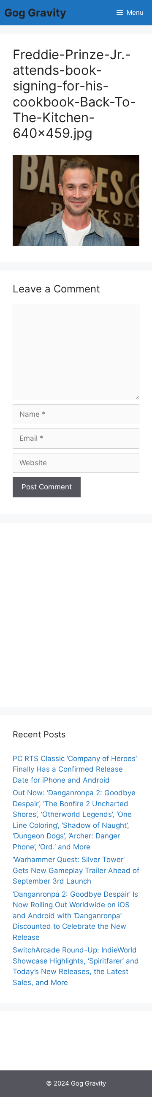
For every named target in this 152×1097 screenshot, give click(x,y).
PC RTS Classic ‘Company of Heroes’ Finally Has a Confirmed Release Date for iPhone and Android (75, 769)
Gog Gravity (35, 12)
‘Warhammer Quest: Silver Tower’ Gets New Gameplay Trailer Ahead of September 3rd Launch (76, 870)
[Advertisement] (76, 615)
